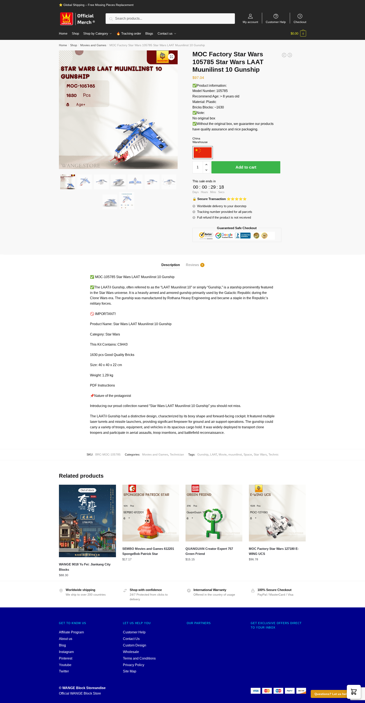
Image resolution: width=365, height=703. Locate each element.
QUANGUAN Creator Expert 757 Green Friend (209, 551)
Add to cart (246, 167)
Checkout (300, 21)
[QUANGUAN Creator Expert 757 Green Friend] (213, 513)
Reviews (192, 265)
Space (248, 454)
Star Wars (260, 454)
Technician (177, 454)
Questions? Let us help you (335, 694)
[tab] (170, 261)
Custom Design (134, 645)
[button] (354, 692)
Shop (73, 45)
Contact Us (131, 639)
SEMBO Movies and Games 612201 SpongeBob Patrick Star (148, 551)
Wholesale (131, 652)
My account (250, 21)
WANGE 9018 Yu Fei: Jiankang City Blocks (84, 566)
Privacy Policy (133, 665)
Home (63, 45)
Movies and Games (93, 45)
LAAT (213, 454)
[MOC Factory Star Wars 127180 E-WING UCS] (277, 513)
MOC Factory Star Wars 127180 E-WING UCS (274, 551)
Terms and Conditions (139, 658)
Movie (223, 454)
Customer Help (276, 21)
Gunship (202, 454)
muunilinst (235, 454)
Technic (273, 454)
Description (170, 265)
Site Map (129, 671)
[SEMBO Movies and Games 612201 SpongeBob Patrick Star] (150, 513)
